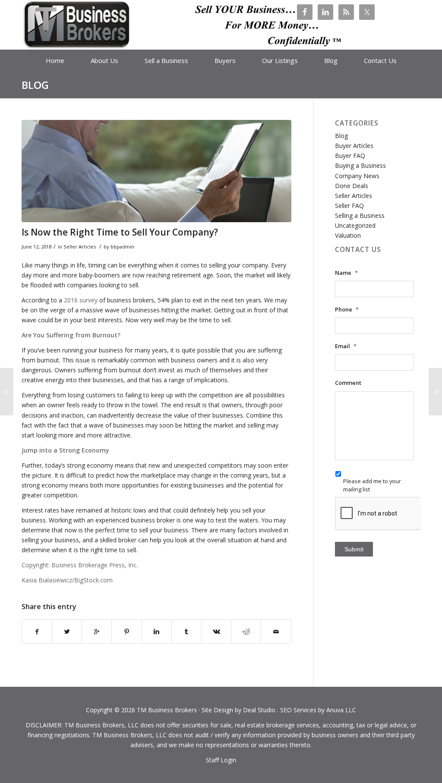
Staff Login (221, 760)
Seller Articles (79, 246)
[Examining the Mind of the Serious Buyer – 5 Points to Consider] (435, 391)
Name (346, 273)
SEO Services (298, 710)
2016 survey (80, 300)
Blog (35, 85)
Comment (348, 383)
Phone (347, 309)
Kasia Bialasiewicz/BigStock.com (67, 580)
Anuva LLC (341, 710)
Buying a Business (360, 165)
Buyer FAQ (350, 155)
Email (346, 346)
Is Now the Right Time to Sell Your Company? (120, 232)
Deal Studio (259, 710)
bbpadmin (122, 246)
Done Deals (351, 186)
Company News (357, 176)
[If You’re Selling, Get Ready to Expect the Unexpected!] (6, 391)
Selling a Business (360, 215)
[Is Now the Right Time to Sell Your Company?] (156, 171)
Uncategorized (355, 225)
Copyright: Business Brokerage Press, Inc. (80, 565)
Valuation (348, 235)
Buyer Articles (354, 146)
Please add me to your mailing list (372, 485)
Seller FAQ (349, 205)
